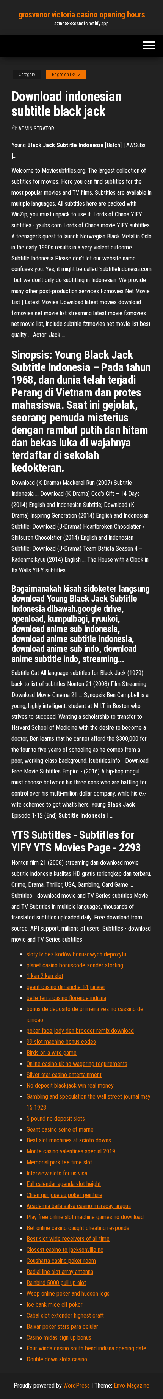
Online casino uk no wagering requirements (77, 1063)
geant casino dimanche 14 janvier (66, 987)
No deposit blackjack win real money (70, 1085)
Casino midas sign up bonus (59, 1337)
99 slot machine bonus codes (61, 1041)
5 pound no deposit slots (56, 1118)
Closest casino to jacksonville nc (65, 1249)
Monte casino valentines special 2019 (71, 1151)
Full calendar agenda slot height (64, 1184)
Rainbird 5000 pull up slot (56, 1282)
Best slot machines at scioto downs (69, 1140)
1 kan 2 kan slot (45, 976)
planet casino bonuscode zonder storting (75, 965)
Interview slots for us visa (57, 1173)
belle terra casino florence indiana (66, 998)
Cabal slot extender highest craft (65, 1315)
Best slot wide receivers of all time (68, 1238)
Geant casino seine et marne (60, 1129)
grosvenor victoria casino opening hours (81, 14)
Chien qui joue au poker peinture (64, 1195)
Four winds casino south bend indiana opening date (86, 1348)
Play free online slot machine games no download (85, 1217)
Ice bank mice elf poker (55, 1304)
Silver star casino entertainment (64, 1074)
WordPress (76, 1385)
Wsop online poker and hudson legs (68, 1293)
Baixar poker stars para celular (62, 1326)
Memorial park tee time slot (59, 1162)
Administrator (36, 128)
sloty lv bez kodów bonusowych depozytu (76, 954)
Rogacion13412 (66, 74)
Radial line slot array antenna (60, 1271)
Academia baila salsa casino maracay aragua (79, 1206)
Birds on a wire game (52, 1052)
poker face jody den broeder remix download (80, 1030)
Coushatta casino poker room (61, 1260)
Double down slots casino (57, 1359)
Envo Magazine (131, 1385)
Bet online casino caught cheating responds (78, 1228)
